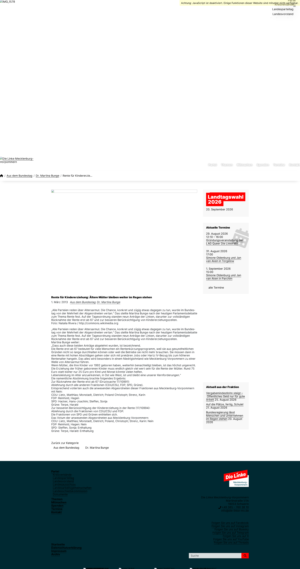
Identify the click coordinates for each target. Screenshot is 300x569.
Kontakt (294, 165)
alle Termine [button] (216, 287)
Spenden (263, 165)
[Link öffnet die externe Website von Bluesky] (9, 5)
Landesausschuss (64, 484)
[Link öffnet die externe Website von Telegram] (13, 5)
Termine (279, 165)
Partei (212, 165)
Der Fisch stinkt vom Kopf (223, 310)
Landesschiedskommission (70, 491)
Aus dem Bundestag (19, 175)
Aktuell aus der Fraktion (222, 387)
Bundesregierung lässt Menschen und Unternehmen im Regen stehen (224, 415)
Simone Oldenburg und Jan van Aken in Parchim (223, 277)
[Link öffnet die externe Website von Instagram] (5, 5)
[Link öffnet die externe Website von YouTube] (21, 5)
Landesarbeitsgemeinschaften (72, 487)
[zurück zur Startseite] (25, 161)
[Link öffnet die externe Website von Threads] (25, 5)
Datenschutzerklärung (66, 547)
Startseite (58, 544)
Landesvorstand (282, 14)
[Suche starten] (245, 555)
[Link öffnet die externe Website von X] (17, 5)
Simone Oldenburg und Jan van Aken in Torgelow (223, 259)
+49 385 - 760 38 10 (235, 507)
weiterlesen (225, 331)
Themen (226, 165)
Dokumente (60, 494)
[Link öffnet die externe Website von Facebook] (1, 5)
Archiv (55, 554)
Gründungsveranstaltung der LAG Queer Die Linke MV (224, 242)
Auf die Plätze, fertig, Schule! (224, 404)
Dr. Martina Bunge (47, 175)
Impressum (58, 551)
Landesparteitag (282, 9)
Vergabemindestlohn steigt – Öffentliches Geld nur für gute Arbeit (225, 396)
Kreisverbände (62, 474)
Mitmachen (244, 165)
